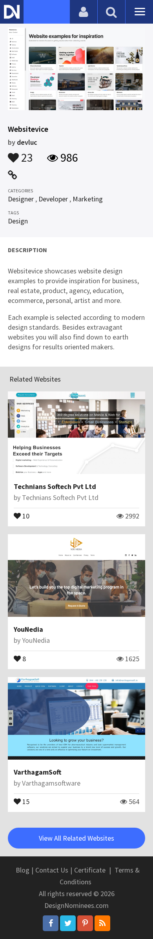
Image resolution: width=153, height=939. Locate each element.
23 (26, 154)
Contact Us (51, 869)
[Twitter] (68, 923)
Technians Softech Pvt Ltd (55, 486)
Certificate (90, 869)
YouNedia (28, 629)
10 (25, 515)
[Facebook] (50, 923)
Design (18, 220)
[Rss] (102, 923)
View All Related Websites (76, 838)
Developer (53, 198)
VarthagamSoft (37, 772)
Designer (21, 198)
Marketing (88, 198)
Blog (22, 869)
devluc (27, 142)
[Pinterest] (85, 923)
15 (25, 801)
